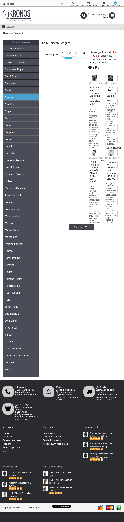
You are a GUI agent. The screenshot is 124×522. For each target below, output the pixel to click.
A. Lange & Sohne (14, 48)
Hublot (9, 181)
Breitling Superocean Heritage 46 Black (101, 433)
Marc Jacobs (12, 216)
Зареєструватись (11, 447)
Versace (9, 362)
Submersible (12, 313)
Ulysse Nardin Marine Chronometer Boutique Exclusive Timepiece (20, 472)
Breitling (9, 104)
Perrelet (9, 264)
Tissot (8, 334)
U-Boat (9, 341)
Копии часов (49, 433)
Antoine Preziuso (14, 55)
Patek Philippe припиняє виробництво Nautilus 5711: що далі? (95, 172)
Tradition (101, 62)
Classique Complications (104, 59)
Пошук (5, 433)
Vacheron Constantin (17, 355)
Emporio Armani (14, 160)
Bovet (8, 90)
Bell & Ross (11, 76)
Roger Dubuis (13, 292)
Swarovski (11, 320)
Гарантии (7, 443)
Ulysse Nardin (13, 348)
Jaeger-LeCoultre (14, 195)
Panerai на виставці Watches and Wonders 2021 (95, 96)
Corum (8, 139)
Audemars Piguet (14, 69)
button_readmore (114, 147)
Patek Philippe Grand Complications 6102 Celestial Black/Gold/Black (60, 480)
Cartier (8, 118)
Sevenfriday (11, 306)
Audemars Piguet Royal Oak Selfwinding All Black (20, 483)
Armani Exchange (15, 62)
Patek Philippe (13, 257)
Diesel (8, 146)
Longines (10, 202)
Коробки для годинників (55, 443)
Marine (91, 62)
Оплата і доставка (11, 440)
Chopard (10, 132)
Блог (4, 451)
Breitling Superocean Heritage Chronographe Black (101, 454)
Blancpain (10, 83)
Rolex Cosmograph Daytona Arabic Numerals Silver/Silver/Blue (60, 472)
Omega (9, 250)
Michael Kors (12, 229)
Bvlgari (8, 111)
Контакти (7, 436)
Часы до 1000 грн (52, 436)
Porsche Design (13, 278)
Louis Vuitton (12, 209)
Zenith (8, 369)
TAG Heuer (11, 327)
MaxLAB (9, 222)
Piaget (8, 271)
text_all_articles (81, 226)
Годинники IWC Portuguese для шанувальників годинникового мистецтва (111, 170)
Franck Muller (13, 167)
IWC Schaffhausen (15, 188)
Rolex (8, 299)
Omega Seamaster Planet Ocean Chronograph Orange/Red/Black (60, 487)
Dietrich (9, 153)
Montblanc (11, 236)
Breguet (9, 97)
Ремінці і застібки (52, 440)
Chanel (8, 125)
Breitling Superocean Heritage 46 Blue (101, 443)
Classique (106, 55)
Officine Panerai (14, 243)
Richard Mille (12, 285)
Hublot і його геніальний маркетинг (111, 91)
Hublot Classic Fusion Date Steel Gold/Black (20, 493)
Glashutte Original (15, 174)
